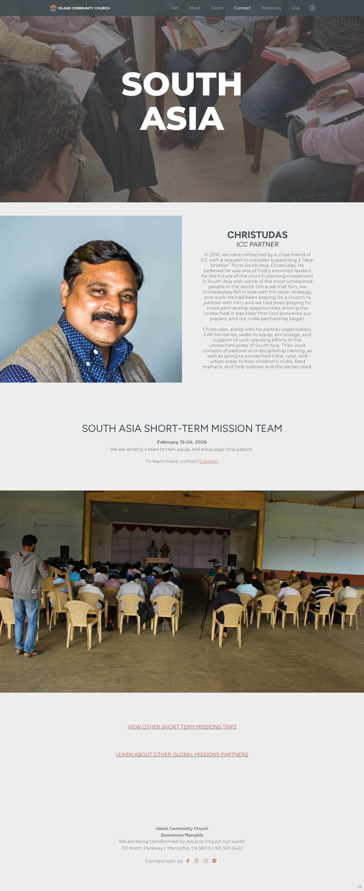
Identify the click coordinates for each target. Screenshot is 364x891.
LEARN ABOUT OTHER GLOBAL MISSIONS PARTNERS (182, 754)
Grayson (208, 461)
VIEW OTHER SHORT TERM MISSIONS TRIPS (182, 727)
